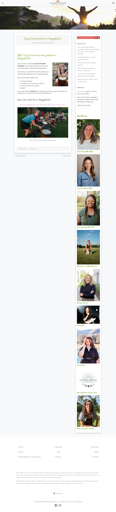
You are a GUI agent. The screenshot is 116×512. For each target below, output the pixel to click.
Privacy (58, 457)
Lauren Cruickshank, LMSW (84, 188)
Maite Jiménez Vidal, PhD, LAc (85, 429)
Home (20, 447)
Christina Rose (81, 365)
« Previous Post (19, 156)
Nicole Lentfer (80, 326)
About (20, 452)
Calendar (58, 447)
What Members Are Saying (29, 457)
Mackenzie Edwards (82, 303)
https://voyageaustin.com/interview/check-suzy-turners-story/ (43, 105)
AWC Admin (50, 42)
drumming (33, 148)
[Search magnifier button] (98, 37)
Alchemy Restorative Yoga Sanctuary (87, 393)
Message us (81, 91)
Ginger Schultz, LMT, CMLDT (85, 152)
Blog (97, 452)
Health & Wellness (23, 148)
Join (58, 452)
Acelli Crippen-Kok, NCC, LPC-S (85, 227)
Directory (95, 447)
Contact (95, 457)
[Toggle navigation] (2, 3)
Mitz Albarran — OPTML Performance (87, 266)
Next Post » (67, 156)
